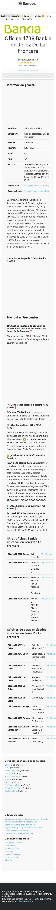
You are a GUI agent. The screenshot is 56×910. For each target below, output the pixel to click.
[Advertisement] (28, 106)
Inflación (8, 860)
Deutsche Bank (11, 791)
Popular (8, 779)
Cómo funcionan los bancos (17, 830)
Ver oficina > (47, 554)
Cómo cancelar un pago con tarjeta (20, 825)
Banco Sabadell (11, 776)
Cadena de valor (12, 848)
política (20, 901)
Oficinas (28, 75)
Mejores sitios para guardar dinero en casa (23, 827)
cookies (30, 901)
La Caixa (8, 765)
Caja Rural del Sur (12, 785)
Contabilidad (10, 845)
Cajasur (8, 782)
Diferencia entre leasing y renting (19, 833)
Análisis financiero (13, 854)
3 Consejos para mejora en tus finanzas (22, 822)
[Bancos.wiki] (27, 3)
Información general (28, 70)
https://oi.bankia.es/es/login (37, 191)
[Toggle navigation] (8, 8)
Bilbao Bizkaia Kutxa (14, 788)
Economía (9, 851)
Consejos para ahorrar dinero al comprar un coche (26, 819)
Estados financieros (13, 842)
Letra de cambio (12, 857)
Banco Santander (12, 770)
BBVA (7, 767)
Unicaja (8, 773)
